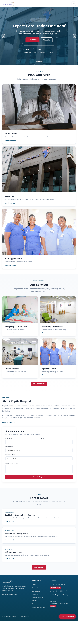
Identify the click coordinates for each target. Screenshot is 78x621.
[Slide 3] (41, 61)
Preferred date (10, 455)
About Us (46, 40)
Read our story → (8, 422)
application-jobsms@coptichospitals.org (59, 603)
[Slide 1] (37, 61)
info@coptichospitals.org (60, 595)
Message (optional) (11, 463)
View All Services (39, 384)
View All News (39, 567)
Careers (34, 601)
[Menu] (74, 4)
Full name (8, 438)
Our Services (32, 40)
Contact (34, 604)
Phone (42, 438)
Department (9, 446)
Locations (35, 594)
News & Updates (37, 597)
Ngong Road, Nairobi (11, 594)
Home (34, 585)
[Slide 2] (39, 61)
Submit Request (39, 477)
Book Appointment (38, 607)
